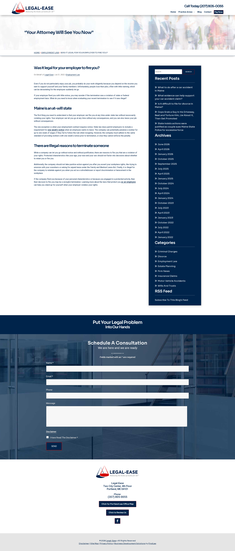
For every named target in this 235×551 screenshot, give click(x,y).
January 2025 (165, 178)
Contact (207, 12)
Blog (199, 12)
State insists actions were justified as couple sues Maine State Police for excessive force (175, 126)
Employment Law (73, 75)
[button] (232, 533)
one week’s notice (56, 130)
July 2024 (163, 188)
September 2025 (167, 164)
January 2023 (165, 217)
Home (173, 12)
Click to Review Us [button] (117, 512)
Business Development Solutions (129, 543)
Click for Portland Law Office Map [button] (117, 504)
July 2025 (163, 168)
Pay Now (219, 12)
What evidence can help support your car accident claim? (174, 97)
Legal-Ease (49, 75)
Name (49, 363)
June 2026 (164, 144)
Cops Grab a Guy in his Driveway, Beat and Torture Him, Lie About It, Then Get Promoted (174, 115)
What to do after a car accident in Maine (174, 89)
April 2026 (164, 149)
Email (49, 376)
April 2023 (163, 212)
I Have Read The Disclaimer (64, 437)
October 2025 (166, 159)
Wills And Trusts (167, 285)
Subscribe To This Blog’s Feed (171, 300)
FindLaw (152, 543)
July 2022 (163, 227)
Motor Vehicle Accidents (171, 281)
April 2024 (164, 193)
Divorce (162, 256)
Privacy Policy (106, 543)
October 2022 (166, 222)
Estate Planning (166, 266)
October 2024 (166, 183)
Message (50, 403)
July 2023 (163, 208)
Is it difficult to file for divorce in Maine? (174, 105)
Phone (49, 390)
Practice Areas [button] (185, 12)
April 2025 (164, 173)
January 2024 (165, 198)
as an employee (128, 182)
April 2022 (163, 232)
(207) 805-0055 (211, 6)
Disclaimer (51, 431)
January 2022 (165, 237)
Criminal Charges (167, 251)
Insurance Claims (167, 276)
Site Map (94, 543)
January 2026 (165, 154)
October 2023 (166, 203)
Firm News (164, 271)
